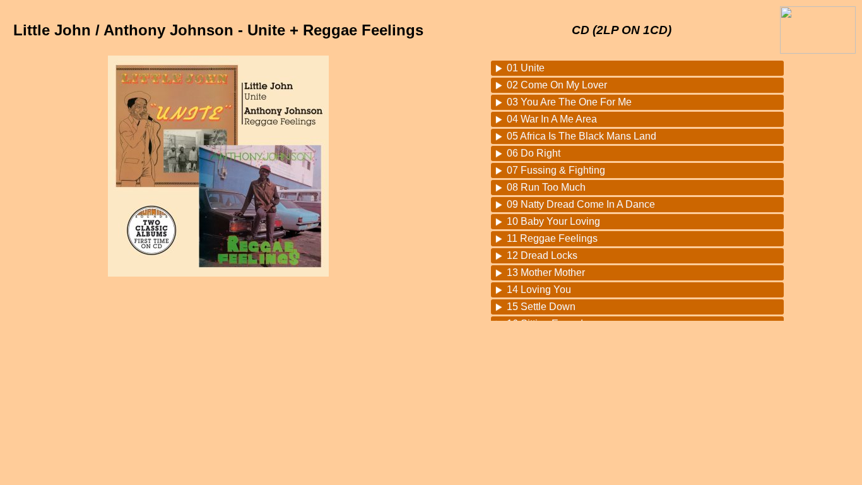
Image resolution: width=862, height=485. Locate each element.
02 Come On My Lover (557, 85)
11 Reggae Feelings (552, 238)
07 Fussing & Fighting (556, 170)
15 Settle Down (541, 306)
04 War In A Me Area (552, 119)
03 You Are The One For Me (569, 102)
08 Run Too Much (546, 187)
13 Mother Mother (546, 272)
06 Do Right (533, 153)
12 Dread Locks (542, 255)
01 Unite (526, 68)
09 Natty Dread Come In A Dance (581, 204)
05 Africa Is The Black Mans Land (581, 136)
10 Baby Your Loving (553, 221)
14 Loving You (539, 289)
